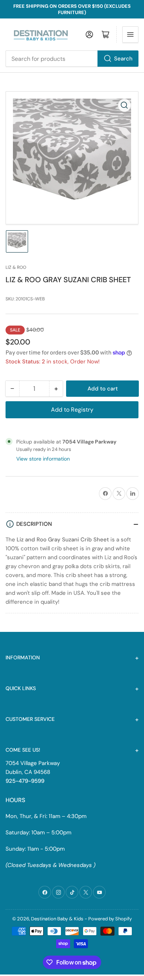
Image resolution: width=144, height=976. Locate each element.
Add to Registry (72, 409)
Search (123, 58)
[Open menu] (130, 34)
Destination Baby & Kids (57, 919)
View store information (43, 458)
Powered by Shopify (110, 919)
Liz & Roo (16, 267)
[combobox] (72, 58)
